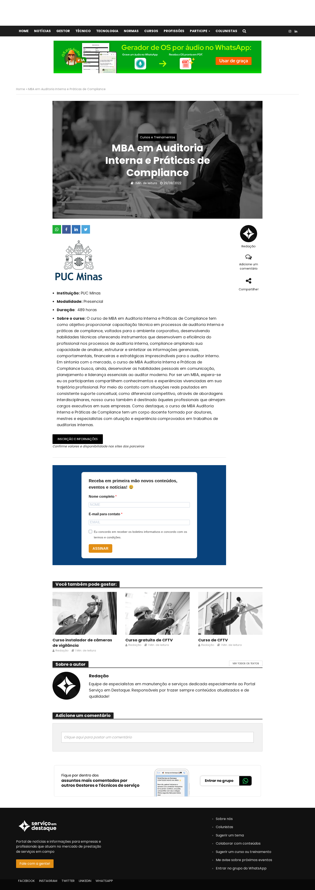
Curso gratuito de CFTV (149, 640)
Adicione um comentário (248, 266)
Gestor (63, 31)
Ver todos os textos (245, 663)
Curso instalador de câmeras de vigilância (82, 642)
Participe (198, 31)
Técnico (83, 31)
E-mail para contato (105, 514)
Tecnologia (107, 31)
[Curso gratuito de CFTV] (157, 613)
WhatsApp (104, 880)
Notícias (42, 31)
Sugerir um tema (230, 835)
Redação (249, 246)
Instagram (48, 880)
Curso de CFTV (213, 640)
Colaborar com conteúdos (238, 843)
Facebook (26, 880)
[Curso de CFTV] (230, 613)
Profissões (174, 31)
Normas (131, 31)
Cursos (151, 31)
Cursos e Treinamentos (157, 137)
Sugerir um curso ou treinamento (243, 851)
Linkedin (85, 880)
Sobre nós (224, 818)
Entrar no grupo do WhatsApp (241, 868)
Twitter (68, 880)
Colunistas (226, 31)
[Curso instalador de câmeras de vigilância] (84, 613)
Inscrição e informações (78, 439)
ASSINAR (100, 548)
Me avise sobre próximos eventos (244, 859)
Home (23, 31)
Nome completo (102, 496)
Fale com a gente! (35, 863)
